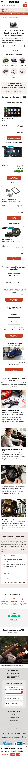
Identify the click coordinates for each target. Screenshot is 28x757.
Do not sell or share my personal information (14, 723)
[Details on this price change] (22, 169)
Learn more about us (13, 632)
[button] (26, 652)
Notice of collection (14, 726)
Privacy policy (14, 714)
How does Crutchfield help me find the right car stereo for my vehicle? (14, 565)
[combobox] (14, 5)
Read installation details (14, 369)
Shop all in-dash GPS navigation (14, 178)
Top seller (4, 147)
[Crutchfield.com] (14, 2)
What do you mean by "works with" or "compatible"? (13, 560)
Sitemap (24, 733)
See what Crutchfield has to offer (13, 91)
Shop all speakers (14, 300)
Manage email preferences (14, 729)
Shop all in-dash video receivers (14, 138)
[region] (14, 652)
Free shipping (14, 13)
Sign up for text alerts (12, 698)
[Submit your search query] (25, 5)
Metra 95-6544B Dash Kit (14, 317)
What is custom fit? (8, 573)
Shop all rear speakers (14, 258)
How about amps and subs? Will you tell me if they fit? (14, 578)
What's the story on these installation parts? (14, 582)
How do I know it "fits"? (9, 556)
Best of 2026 (10, 147)
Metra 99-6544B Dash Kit (14, 324)
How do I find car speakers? (10, 570)
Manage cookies (14, 720)
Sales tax (4, 733)
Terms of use (10, 733)
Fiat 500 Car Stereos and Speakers (12, 17)
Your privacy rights (14, 717)
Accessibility (17, 733)
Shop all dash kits (14, 218)
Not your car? (13, 50)
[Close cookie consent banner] (26, 746)
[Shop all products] (2, 2)
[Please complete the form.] (22, 692)
